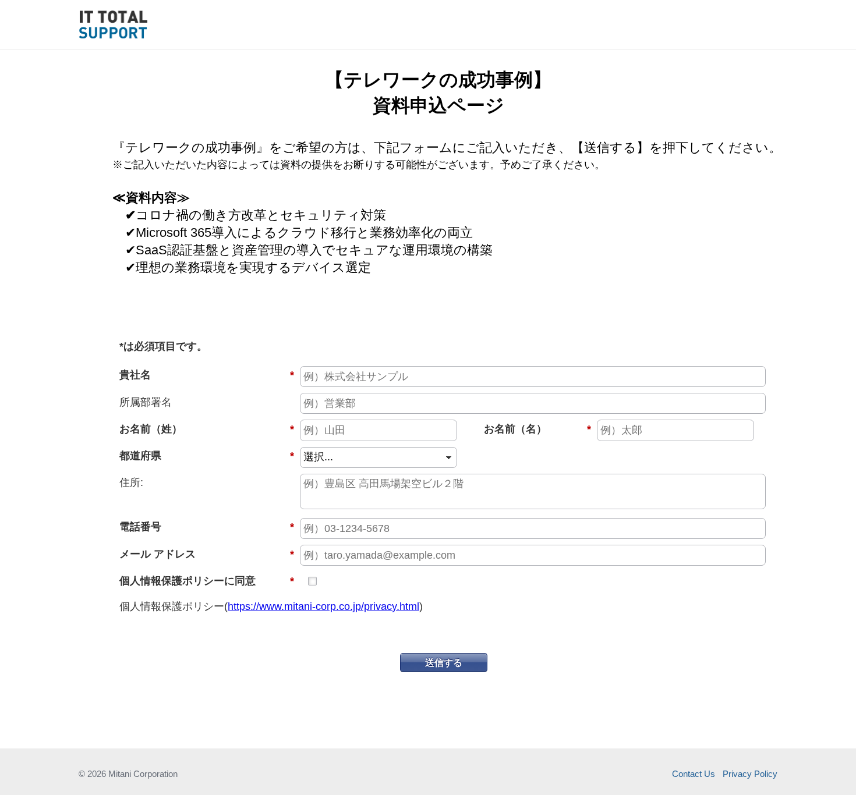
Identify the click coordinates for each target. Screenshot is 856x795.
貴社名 (206, 375)
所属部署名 (145, 402)
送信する (443, 662)
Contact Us (693, 774)
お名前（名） (527, 429)
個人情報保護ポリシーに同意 (206, 581)
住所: (131, 482)
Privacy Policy (750, 774)
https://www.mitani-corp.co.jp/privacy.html (323, 606)
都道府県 (206, 456)
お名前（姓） (206, 429)
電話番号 (206, 527)
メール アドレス (206, 554)
